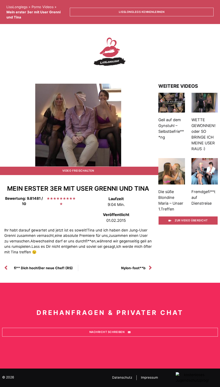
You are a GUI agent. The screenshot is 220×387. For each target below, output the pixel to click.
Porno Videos (42, 7)
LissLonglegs (17, 7)
